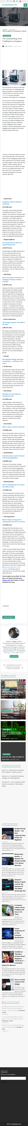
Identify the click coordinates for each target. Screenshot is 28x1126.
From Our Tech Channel (11, 1002)
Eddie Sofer (5, 696)
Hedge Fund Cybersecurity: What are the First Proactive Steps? (12, 734)
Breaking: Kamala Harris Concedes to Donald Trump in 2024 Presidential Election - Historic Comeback (13, 1008)
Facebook (21, 652)
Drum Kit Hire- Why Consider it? (13, 757)
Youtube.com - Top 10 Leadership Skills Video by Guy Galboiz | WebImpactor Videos (13, 784)
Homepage (4, 29)
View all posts (14, 656)
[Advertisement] (15, 59)
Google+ (8, 652)
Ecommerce (6, 689)
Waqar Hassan (8, 46)
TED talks (5, 95)
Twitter (13, 652)
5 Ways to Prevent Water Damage (11, 714)
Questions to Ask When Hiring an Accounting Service (12, 693)
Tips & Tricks (12, 29)
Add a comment (9, 617)
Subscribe (4, 1082)
